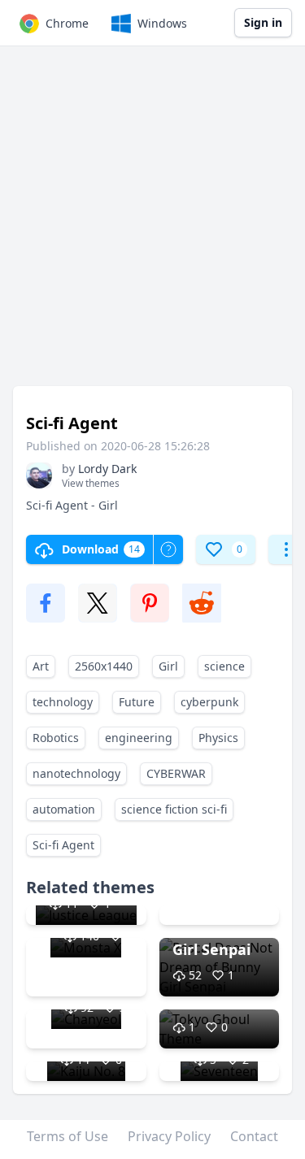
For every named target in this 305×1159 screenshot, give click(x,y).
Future (137, 702)
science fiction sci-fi (174, 809)
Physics (218, 737)
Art (41, 666)
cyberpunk (209, 702)
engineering (138, 737)
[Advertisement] (152, 224)
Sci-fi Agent (63, 845)
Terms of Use (67, 1136)
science (224, 666)
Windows (162, 23)
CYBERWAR (176, 773)
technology (63, 702)
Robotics (56, 737)
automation (64, 809)
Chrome (67, 23)
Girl (168, 666)
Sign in (263, 22)
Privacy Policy (169, 1136)
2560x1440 (104, 666)
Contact (254, 1136)
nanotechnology (76, 773)
